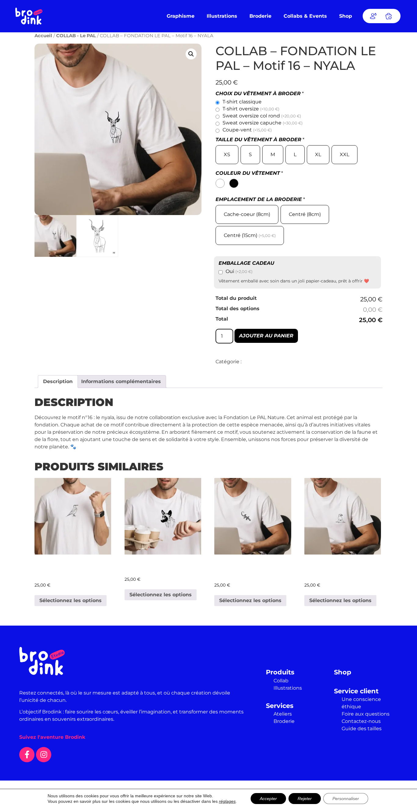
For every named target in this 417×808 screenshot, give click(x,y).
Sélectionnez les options (70, 600)
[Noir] (233, 183)
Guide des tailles (362, 728)
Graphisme (180, 16)
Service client (356, 691)
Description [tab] (58, 381)
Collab (281, 681)
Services (279, 705)
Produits (280, 672)
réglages (227, 801)
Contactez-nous (361, 721)
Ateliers (283, 714)
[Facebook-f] (26, 754)
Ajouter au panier (266, 336)
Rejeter (305, 798)
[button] (191, 53)
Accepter (268, 798)
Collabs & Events (305, 16)
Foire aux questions (366, 714)
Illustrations (222, 16)
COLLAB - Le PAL (76, 35)
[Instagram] (43, 754)
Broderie (260, 16)
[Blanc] (220, 183)
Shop (345, 16)
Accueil (43, 35)
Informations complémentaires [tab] (121, 381)
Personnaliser (345, 798)
